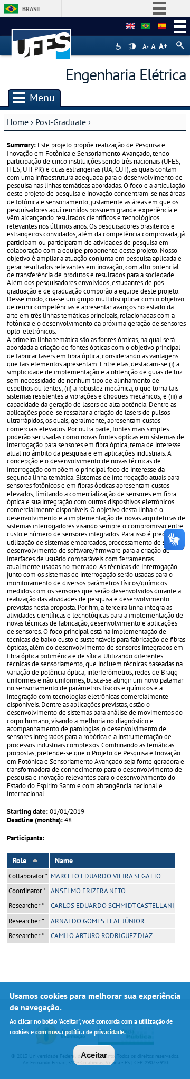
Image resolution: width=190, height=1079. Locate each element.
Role (19, 860)
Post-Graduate (60, 122)
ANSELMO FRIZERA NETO (88, 890)
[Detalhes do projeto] (145, 26)
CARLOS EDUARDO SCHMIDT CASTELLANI (112, 905)
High (132, 46)
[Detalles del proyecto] (162, 26)
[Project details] (130, 26)
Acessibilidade (120, 46)
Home (17, 122)
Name (64, 860)
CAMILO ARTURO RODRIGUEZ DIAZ (102, 935)
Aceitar (94, 1054)
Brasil (31, 9)
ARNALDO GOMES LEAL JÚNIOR (98, 920)
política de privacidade (94, 1032)
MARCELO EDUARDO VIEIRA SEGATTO (106, 876)
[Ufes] (41, 38)
